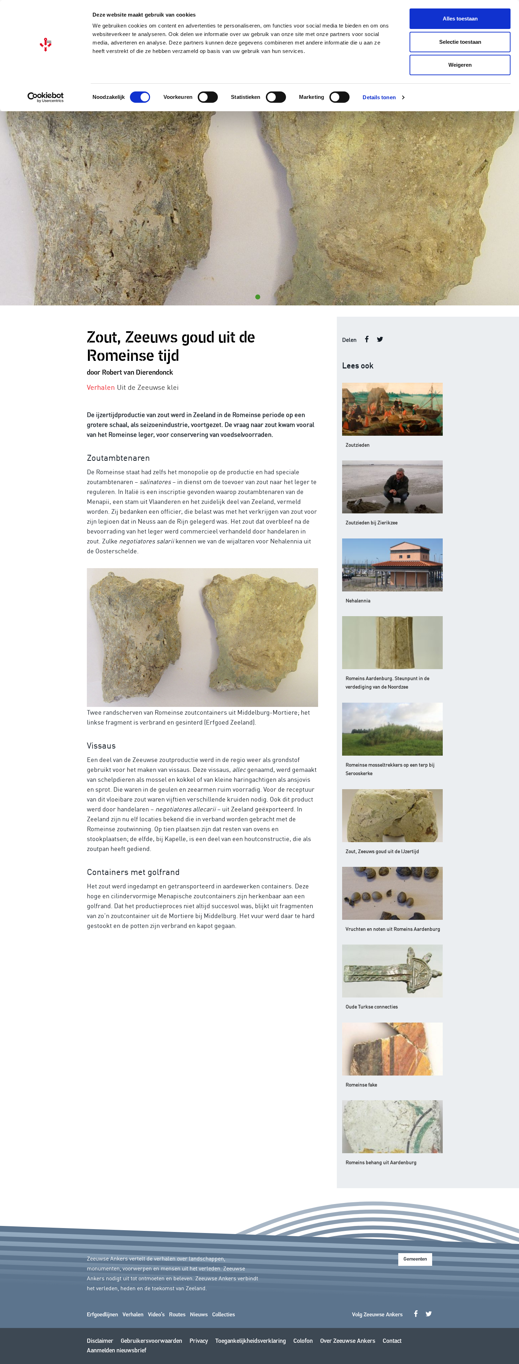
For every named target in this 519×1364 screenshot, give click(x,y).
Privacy (199, 1341)
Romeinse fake (361, 1084)
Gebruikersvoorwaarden (151, 1341)
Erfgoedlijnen (102, 1315)
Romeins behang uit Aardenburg (381, 1162)
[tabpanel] (259, 208)
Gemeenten (415, 1259)
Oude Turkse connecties (372, 1006)
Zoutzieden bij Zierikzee (372, 522)
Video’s (156, 1315)
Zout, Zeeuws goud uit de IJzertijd (382, 850)
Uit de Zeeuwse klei (148, 387)
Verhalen (133, 1315)
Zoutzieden (358, 444)
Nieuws (199, 1315)
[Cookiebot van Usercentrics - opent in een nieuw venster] (46, 97)
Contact (392, 1341)
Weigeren (460, 65)
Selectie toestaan (460, 42)
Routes (177, 1315)
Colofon (303, 1341)
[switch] (208, 97)
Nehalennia (358, 600)
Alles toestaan (460, 19)
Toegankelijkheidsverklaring (250, 1341)
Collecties (223, 1315)
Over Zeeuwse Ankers (347, 1341)
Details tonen (379, 97)
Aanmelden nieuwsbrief (116, 1351)
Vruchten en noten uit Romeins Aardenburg (393, 928)
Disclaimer (100, 1341)
